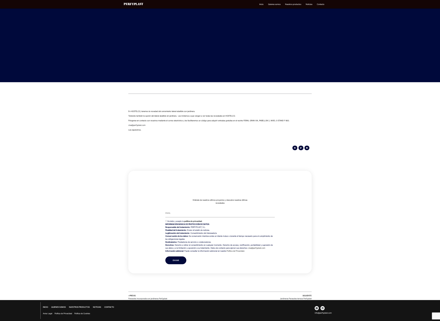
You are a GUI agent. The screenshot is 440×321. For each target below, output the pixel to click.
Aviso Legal (47, 313)
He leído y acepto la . (219, 236)
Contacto (320, 4)
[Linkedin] (322, 308)
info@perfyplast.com (323, 313)
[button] (294, 148)
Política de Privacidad (235, 251)
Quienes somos (274, 4)
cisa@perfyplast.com (137, 125)
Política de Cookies (82, 313)
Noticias (309, 4)
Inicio (261, 4)
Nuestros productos (293, 4)
